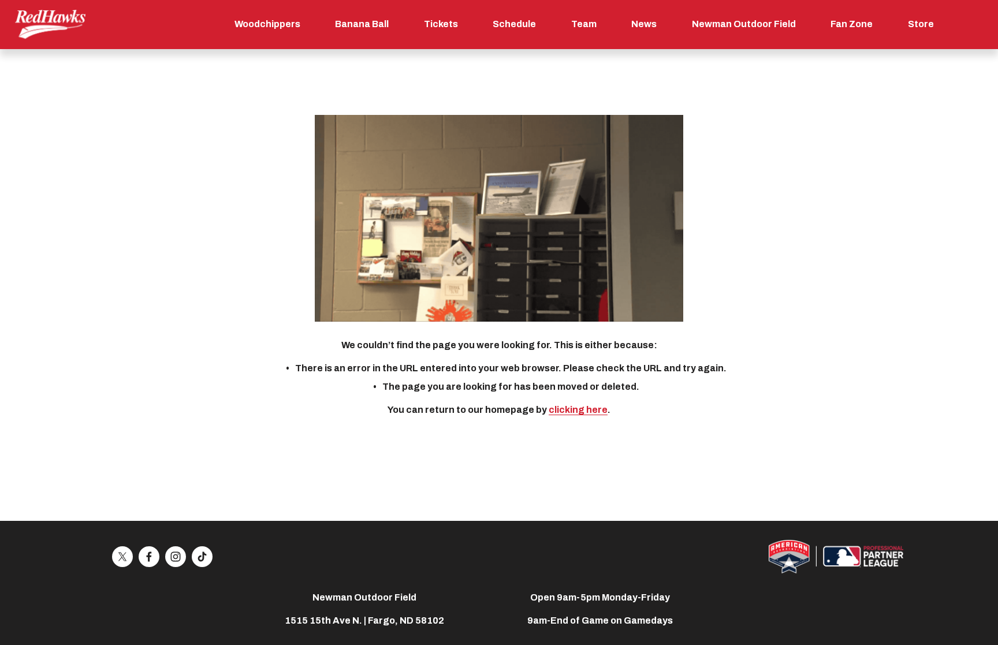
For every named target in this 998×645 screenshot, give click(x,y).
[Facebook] (149, 556)
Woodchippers (267, 24)
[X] (122, 556)
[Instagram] (175, 556)
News (644, 24)
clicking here (578, 410)
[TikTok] (202, 556)
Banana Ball (362, 24)
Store (921, 24)
